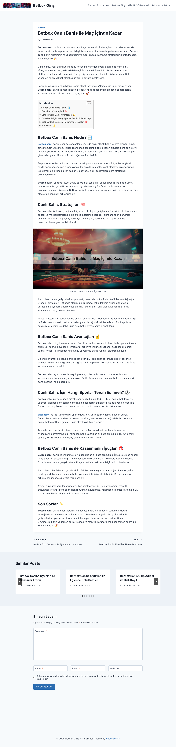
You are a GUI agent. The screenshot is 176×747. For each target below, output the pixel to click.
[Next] (156, 581)
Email (76, 668)
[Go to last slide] (20, 581)
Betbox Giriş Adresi (98, 5)
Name (39, 668)
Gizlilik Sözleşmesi (138, 5)
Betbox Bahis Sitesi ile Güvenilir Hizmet (121, 542)
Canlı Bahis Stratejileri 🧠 (54, 111)
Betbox (41, 28)
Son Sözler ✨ (48, 125)
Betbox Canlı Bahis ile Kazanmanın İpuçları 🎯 (64, 122)
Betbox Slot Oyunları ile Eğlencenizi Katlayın (57, 542)
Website (114, 668)
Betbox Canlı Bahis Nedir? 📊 (55, 107)
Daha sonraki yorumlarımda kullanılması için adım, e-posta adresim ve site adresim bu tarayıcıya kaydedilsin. (84, 677)
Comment (41, 631)
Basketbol (44, 414)
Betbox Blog (119, 5)
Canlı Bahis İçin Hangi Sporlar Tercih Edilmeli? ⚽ (66, 118)
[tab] (82, 596)
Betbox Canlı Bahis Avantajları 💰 (58, 115)
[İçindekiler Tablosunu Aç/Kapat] (88, 103)
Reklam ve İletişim (161, 5)
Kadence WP (113, 738)
